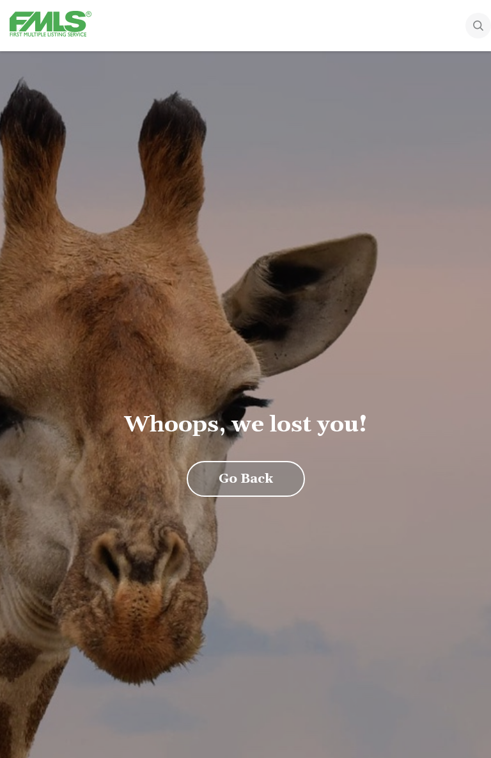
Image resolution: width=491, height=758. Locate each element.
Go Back (246, 479)
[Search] (478, 26)
